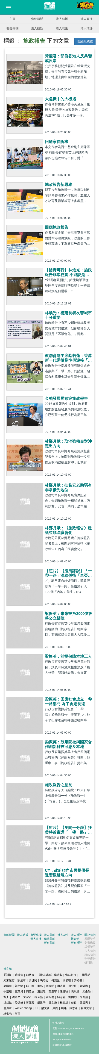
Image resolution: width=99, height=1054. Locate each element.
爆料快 (88, 962)
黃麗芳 (30, 1002)
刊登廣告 (90, 958)
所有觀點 (49, 942)
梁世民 (33, 980)
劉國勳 (72, 997)
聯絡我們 (90, 954)
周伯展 (30, 991)
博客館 (75, 938)
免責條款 (90, 942)
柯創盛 (84, 997)
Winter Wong (23, 1008)
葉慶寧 (53, 991)
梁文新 (45, 1008)
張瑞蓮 (19, 974)
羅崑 (55, 1008)
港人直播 (87, 19)
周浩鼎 (61, 986)
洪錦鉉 (7, 1002)
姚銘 (64, 1008)
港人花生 (62, 28)
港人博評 (87, 28)
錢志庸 (61, 997)
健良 (74, 1002)
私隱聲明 (90, 938)
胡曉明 (50, 986)
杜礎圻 (64, 1002)
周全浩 (86, 991)
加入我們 (90, 950)
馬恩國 (75, 991)
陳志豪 (74, 1008)
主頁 (12, 19)
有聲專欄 (12, 28)
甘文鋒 (53, 1002)
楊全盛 (39, 997)
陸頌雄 (19, 1002)
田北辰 (72, 986)
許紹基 (78, 980)
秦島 (40, 986)
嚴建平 (41, 1002)
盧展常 (7, 1008)
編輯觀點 (49, 938)
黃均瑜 (50, 997)
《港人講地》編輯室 (49, 974)
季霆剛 (7, 991)
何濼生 (55, 980)
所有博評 (76, 942)
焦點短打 (70, 974)
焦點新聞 (37, 19)
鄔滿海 (84, 986)
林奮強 (7, 1013)
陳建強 (64, 991)
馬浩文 (44, 980)
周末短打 (9, 980)
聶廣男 (84, 1002)
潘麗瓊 (41, 991)
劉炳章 (21, 980)
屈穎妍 (7, 974)
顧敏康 (30, 974)
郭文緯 (19, 986)
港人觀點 (37, 28)
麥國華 (7, 986)
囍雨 (17, 1013)
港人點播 (62, 19)
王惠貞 (19, 991)
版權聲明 (90, 946)
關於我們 (90, 934)
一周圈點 (84, 974)
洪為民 (16, 997)
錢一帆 (30, 986)
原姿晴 (67, 980)
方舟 (6, 997)
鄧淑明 (27, 997)
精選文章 (86, 1008)
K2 (36, 1008)
